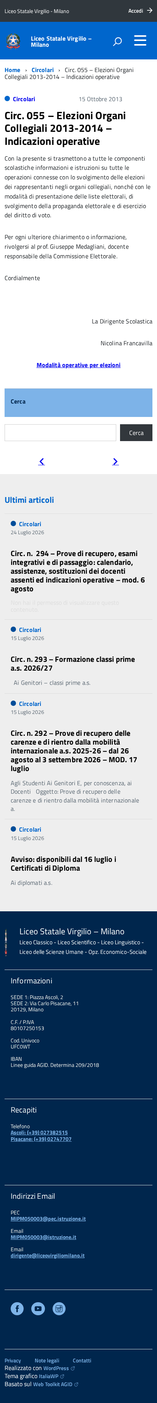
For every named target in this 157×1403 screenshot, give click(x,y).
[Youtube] (38, 1310)
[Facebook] (17, 1310)
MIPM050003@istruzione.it (43, 1237)
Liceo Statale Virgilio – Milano (61, 41)
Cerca (18, 402)
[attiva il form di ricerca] (117, 41)
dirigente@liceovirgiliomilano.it (48, 1255)
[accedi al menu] (140, 40)
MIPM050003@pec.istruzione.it (48, 1218)
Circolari (43, 69)
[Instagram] (59, 1310)
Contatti (82, 1360)
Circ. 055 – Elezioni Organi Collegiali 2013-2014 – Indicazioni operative (65, 128)
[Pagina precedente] (41, 462)
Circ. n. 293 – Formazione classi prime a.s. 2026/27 (73, 663)
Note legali (47, 1360)
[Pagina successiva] (115, 462)
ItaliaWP (48, 1376)
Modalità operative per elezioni (79, 364)
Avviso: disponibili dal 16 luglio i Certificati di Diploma (63, 863)
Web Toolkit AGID (52, 1384)
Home (13, 69)
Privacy (13, 1360)
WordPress (56, 1368)
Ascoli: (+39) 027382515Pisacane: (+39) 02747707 (41, 1135)
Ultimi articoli (29, 499)
